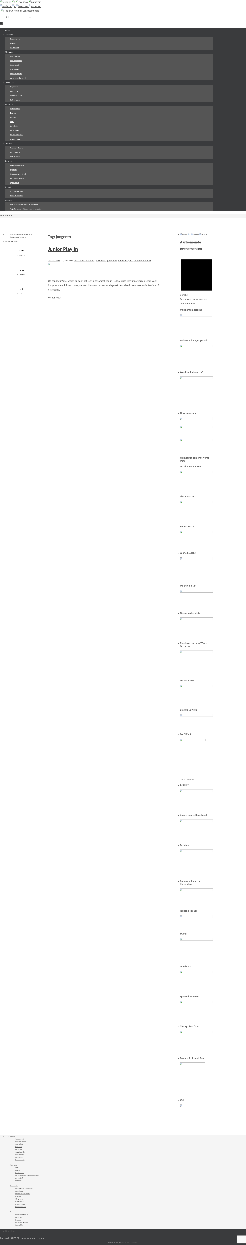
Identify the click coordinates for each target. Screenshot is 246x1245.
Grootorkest (19, 1144)
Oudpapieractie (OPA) (22, 1215)
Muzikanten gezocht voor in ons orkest (27, 1175)
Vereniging (13, 1165)
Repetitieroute (19, 1160)
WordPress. (135, 1242)
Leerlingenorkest (142, 260)
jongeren (112, 260)
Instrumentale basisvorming (24, 1188)
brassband (79, 260)
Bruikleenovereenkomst (22, 1194)
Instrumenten (19, 1155)
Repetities (18, 1147)
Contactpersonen (20, 1204)
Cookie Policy (19, 1201)
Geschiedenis (19, 1173)
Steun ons (13, 1212)
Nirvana (126, 1242)
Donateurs (18, 1217)
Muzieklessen (19, 1191)
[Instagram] (35, 2)
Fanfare (90, 260)
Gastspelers (19, 1157)
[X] (14, 2)
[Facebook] (22, 2)
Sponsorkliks (19, 1225)
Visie (16, 1167)
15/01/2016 (54, 260)
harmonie (101, 260)
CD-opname (19, 1199)
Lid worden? (19, 1178)
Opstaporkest (19, 1139)
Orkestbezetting (20, 1152)
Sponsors (18, 1220)
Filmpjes (18, 1196)
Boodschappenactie (21, 1222)
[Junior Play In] (64, 274)
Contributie (18, 1181)
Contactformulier (20, 1207)
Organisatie (14, 1186)
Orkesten (13, 1136)
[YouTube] (6, 2)
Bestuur (17, 1170)
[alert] (196, 281)
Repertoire (18, 1149)
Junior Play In (63, 249)
